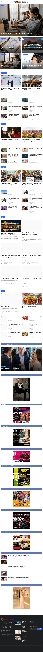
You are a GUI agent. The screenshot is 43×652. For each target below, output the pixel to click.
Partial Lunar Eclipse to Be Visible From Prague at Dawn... (35, 155)
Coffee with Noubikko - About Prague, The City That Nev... (9, 234)
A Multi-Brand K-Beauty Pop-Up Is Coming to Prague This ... (35, 149)
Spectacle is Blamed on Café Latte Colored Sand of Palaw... (24, 632)
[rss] (33, 622)
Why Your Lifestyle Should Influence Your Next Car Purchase (19, 571)
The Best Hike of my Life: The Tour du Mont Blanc (31, 279)
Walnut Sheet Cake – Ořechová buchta (35, 317)
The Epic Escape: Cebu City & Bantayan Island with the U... (19, 555)
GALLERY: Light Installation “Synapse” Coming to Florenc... (13, 160)
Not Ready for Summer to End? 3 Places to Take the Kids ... (14, 149)
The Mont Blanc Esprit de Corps (9, 278)
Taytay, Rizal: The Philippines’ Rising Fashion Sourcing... (13, 199)
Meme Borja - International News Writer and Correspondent (31, 186)
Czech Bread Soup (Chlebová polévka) (13, 317)
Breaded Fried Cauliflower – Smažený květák (29, 307)
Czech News (4, 72)
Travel (3, 217)
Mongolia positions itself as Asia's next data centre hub (31, 89)
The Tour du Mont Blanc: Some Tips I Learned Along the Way (11, 256)
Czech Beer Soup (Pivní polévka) (14, 332)
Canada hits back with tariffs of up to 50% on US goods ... (14, 99)
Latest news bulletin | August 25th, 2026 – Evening (34, 99)
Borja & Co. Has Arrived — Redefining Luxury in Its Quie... (35, 191)
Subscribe (39, 628)
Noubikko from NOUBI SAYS (5, 369)
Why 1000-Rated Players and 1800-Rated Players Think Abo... (19, 560)
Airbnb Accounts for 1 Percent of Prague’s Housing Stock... (31, 140)
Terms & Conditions (16, 649)
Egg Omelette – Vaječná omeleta (35, 332)
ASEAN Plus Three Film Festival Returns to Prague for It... (9, 140)
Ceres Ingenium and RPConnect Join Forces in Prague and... (14, 191)
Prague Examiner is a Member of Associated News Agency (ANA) (30, 649)
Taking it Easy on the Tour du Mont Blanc (31, 256)
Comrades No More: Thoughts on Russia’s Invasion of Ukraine (31, 233)
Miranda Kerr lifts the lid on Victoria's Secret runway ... (18, 566)
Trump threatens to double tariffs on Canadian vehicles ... (35, 107)
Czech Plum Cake (5, 306)
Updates (3, 124)
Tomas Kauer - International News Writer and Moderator (9, 34)
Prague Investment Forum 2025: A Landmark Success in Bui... (10, 184)
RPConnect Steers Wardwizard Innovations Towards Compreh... (24, 624)
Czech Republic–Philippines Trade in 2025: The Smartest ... (35, 199)
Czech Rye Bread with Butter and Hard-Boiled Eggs (35, 325)
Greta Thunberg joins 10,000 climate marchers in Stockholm (13, 115)
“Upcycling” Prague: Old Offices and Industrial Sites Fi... (35, 160)
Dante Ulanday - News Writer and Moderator (7, 236)
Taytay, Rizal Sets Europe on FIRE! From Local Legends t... (31, 184)
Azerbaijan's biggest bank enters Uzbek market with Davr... (10, 89)
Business (3, 167)
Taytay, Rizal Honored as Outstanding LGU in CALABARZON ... (35, 207)
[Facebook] (31, 622)
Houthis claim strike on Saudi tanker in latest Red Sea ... (34, 115)
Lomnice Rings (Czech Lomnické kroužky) (14, 325)
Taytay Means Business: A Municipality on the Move (13, 207)
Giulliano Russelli (10, 156)
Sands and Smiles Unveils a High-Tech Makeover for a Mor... (25, 639)
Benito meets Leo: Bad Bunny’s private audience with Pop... (19, 577)
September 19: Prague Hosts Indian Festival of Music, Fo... (13, 155)
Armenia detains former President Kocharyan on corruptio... (14, 107)
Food (3, 290)
